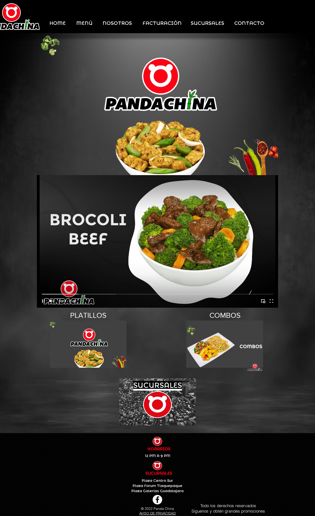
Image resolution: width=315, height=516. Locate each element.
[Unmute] (51, 301)
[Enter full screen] (271, 301)
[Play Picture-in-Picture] (263, 301)
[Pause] (43, 301)
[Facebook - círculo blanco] (157, 499)
